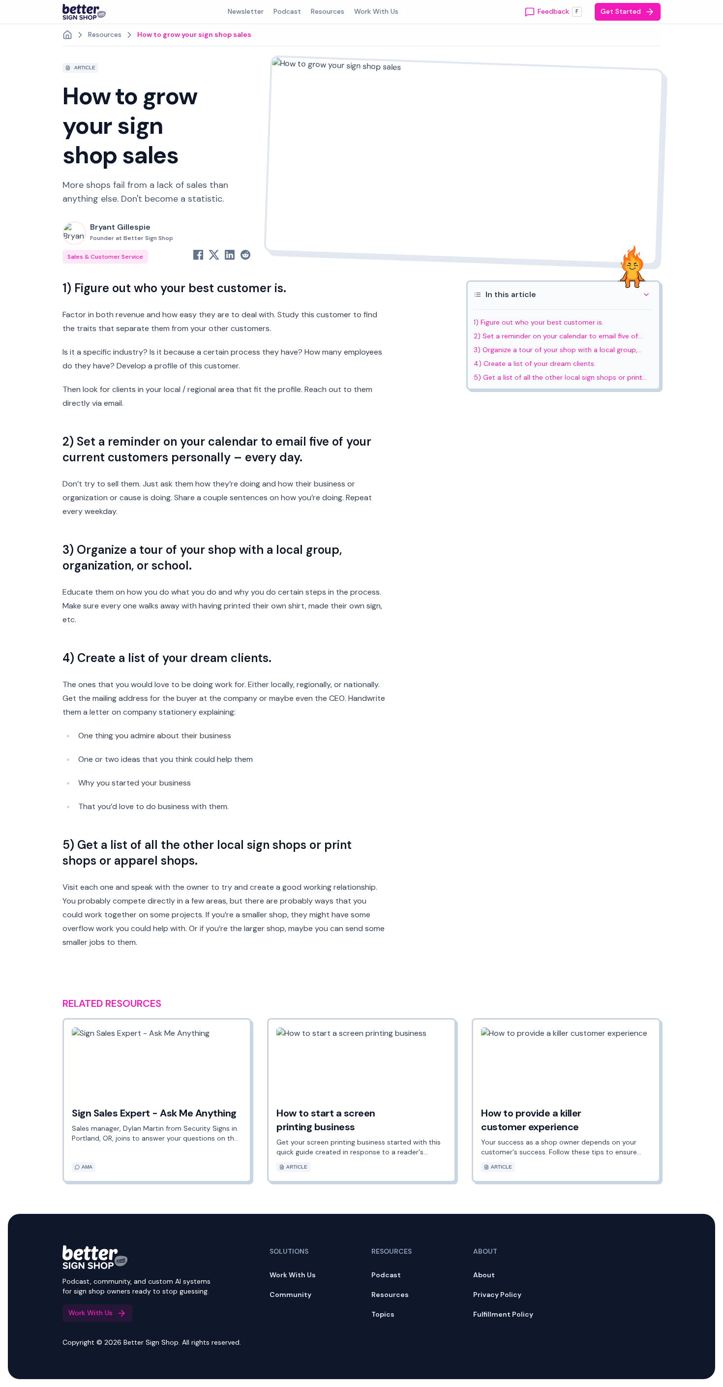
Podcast (386, 1274)
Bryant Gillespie (131, 232)
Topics (382, 1314)
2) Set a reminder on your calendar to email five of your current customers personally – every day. (556, 336)
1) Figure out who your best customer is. (538, 322)
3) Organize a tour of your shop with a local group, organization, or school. (555, 350)
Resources (390, 1294)
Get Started (621, 11)
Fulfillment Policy (503, 1314)
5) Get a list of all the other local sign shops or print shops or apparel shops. (558, 378)
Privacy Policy (497, 1294)
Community (290, 1294)
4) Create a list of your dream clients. (535, 363)
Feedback (558, 11)
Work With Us (293, 1274)
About (484, 1274)
